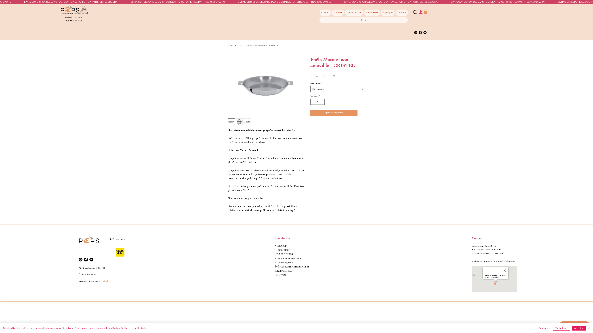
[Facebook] (420, 32)
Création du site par (95, 281)
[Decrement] (313, 102)
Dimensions (316, 83)
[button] (425, 12)
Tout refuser (561, 328)
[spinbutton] (317, 102)
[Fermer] (589, 328)
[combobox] (337, 89)
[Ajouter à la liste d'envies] (362, 113)
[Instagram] (415, 32)
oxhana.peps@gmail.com (484, 246)
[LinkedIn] (425, 32)
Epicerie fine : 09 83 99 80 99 (486, 250)
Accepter (578, 328)
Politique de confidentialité (133, 328)
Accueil (232, 46)
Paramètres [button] (544, 328)
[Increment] (322, 102)
